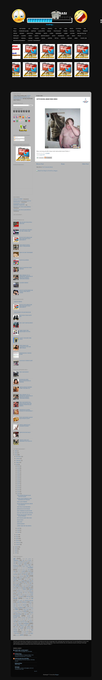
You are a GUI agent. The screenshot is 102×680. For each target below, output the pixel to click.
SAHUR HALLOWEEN (24, 260)
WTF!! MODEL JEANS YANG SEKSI (24, 517)
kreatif (21, 596)
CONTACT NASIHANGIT (34, 40)
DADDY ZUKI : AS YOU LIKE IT (21, 650)
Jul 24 (18, 476)
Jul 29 (18, 470)
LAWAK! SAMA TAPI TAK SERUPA (24, 525)
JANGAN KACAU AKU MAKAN (23, 508)
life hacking (25, 598)
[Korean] (23, 121)
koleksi (19, 595)
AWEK (76, 38)
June (17, 534)
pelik (25, 611)
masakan (19, 603)
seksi (19, 623)
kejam (14, 592)
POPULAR (16, 35)
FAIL (85, 28)
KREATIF (85, 31)
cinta (14, 571)
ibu (18, 583)
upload (27, 633)
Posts (16, 137)
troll (27, 632)
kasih (18, 590)
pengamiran (15, 612)
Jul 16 (18, 485)
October (18, 458)
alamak (14, 561)
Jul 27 (18, 472)
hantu (25, 582)
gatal (23, 580)
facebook (21, 576)
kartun (31, 589)
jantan (14, 587)
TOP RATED (22, 28)
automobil (20, 563)
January (18, 544)
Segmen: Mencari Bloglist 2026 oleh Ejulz (23, 651)
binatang (15, 566)
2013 (16, 454)
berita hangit (27, 564)
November (18, 456)
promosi (19, 619)
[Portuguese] (17, 121)
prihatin (14, 619)
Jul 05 (18, 530)
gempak (28, 580)
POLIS (79, 35)
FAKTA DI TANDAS (18, 301)
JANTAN (50, 38)
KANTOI (63, 38)
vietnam (17, 635)
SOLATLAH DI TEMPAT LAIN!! (26, 360)
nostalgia (15, 607)
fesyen (21, 577)
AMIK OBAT (19, 521)
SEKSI (73, 35)
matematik (25, 603)
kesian (31, 592)
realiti (20, 620)
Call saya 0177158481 (18, 199)
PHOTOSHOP (57, 31)
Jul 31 (18, 466)
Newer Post (40, 164)
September (18, 460)
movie (14, 606)
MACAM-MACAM (81, 33)
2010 (16, 551)
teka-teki (29, 628)
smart (22, 626)
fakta (14, 577)
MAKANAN (58, 33)
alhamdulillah (20, 561)
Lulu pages (17, 667)
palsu (32, 609)
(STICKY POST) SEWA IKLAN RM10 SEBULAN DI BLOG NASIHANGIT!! (25, 238)
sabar (27, 620)
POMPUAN (36, 28)
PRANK (65, 31)
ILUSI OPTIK (41, 31)
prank (29, 617)
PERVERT (16, 38)
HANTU (43, 28)
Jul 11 (18, 489)
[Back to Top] (101, 20)
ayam (31, 563)
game (14, 580)
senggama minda (23, 625)
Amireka (26, 561)
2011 (16, 549)
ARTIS (53, 35)
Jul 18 (18, 481)
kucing (28, 596)
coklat (19, 571)
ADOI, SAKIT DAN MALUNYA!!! (26, 322)
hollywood (31, 582)
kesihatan (18, 593)
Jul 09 (18, 493)
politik (30, 614)
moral (24, 605)
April (17, 538)
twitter (23, 633)
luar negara (20, 600)
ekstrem (31, 574)
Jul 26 (18, 474)
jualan (14, 589)
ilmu (30, 583)
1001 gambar (28, 558)
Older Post (85, 164)
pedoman (20, 611)
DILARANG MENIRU (23, 282)
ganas (19, 580)
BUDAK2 (22, 33)
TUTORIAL (78, 28)
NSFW (21, 608)
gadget (30, 579)
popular (15, 617)
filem (26, 577)
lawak (41, 154)
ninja (30, 606)
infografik (17, 586)
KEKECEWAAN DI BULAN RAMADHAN (22, 312)
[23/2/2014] (18, 58)
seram (31, 625)
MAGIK (49, 31)
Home (15, 28)
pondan (28, 616)
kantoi (24, 589)
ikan (23, 583)
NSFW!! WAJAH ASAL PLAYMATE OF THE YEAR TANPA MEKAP (25, 347)
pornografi (23, 617)
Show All (35, 671)
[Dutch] (29, 117)
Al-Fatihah (29, 560)
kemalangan (20, 592)
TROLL (78, 31)
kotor (32, 595)
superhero (15, 628)
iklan (26, 583)
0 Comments (49, 157)
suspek (21, 628)
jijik (30, 587)
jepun (24, 587)
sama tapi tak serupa (22, 621)
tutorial (17, 633)
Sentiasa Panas (18, 653)
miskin (14, 605)
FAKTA (71, 28)
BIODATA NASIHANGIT (19, 40)
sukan (28, 626)
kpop (16, 596)
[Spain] (23, 117)
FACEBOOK (61, 35)
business (23, 569)
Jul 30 (18, 468)
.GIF (29, 28)
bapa (20, 564)
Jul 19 (18, 480)
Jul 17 (18, 483)
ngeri (25, 606)
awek (25, 563)
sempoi (26, 623)
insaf (23, 586)
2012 (16, 547)
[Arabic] (26, 121)
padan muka (26, 609)
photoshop (18, 614)
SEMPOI (50, 28)
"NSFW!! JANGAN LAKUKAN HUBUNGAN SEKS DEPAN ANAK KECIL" (22, 97)
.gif (14, 558)
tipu (22, 629)
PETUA (56, 38)
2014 (16, 452)
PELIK (14, 31)
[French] (17, 117)
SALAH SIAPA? (20, 520)
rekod (23, 620)
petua (32, 612)
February (18, 542)
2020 (16, 450)
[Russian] (14, 121)
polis (25, 614)
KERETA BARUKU (21, 523)
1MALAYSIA (30, 33)
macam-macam (29, 600)
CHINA (51, 33)
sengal (14, 625)
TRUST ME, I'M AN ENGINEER (23, 506)
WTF (60, 28)
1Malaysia (16, 560)
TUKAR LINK (83, 38)
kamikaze (19, 589)
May (17, 536)
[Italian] (26, 117)
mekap (30, 603)
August (17, 462)
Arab (31, 561)
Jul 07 (18, 528)
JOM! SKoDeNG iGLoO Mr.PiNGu (22, 658)
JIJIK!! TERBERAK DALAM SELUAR (24, 510)
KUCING (72, 31)
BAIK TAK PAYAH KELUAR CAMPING (25, 512)
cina (28, 569)
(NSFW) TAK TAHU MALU (24, 432)
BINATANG (38, 33)
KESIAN (70, 38)
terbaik (15, 630)
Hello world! (17, 664)
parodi (15, 611)
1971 (16, 552)
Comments (41, 157)
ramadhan (15, 620)
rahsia (24, 619)
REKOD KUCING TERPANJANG (26, 252)
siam (17, 626)
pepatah (21, 612)
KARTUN (33, 31)
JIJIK (68, 35)
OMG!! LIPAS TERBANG (22, 501)
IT (30, 586)
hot (15, 583)
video (31, 633)
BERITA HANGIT (45, 35)
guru (21, 582)
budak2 (30, 568)
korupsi (27, 595)
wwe (29, 635)
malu (31, 602)
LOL (56, 28)
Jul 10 (18, 491)
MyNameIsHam (18, 663)
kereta (26, 592)
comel (23, 571)
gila (32, 580)
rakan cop (30, 619)
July (17, 464)
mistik (19, 605)
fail (27, 576)
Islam (27, 586)
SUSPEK (23, 35)
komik (23, 595)
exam (16, 576)
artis (14, 563)
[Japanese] (20, 121)
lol (32, 598)
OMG (65, 28)
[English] (14, 117)
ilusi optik (16, 585)
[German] (20, 117)
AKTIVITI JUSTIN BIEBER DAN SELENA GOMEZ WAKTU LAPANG (26, 291)
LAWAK (66, 33)
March (17, 540)
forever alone (17, 579)
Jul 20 (18, 477)
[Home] (101, 22)
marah (14, 603)
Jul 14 (18, 487)
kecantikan (29, 590)
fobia (31, 577)
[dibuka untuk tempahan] (35, 58)
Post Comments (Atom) (47, 167)
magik (18, 602)
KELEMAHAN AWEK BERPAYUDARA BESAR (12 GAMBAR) (25, 381)
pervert (26, 612)
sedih (16, 623)
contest (29, 571)
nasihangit (20, 606)
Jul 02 (18, 532)
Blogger (57, 674)
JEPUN (15, 33)
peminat (30, 611)
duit (20, 574)
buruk (19, 569)
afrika (23, 560)
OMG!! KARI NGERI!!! (24, 372)
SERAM (30, 38)
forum (25, 579)
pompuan (16, 616)
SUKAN (37, 38)
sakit (14, 621)
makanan (24, 602)
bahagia (14, 564)
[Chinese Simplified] (29, 121)
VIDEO (30, 35)
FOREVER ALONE (24, 31)
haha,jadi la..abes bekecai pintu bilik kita (22, 206)
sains (31, 620)
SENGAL (23, 38)
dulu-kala (25, 574)
